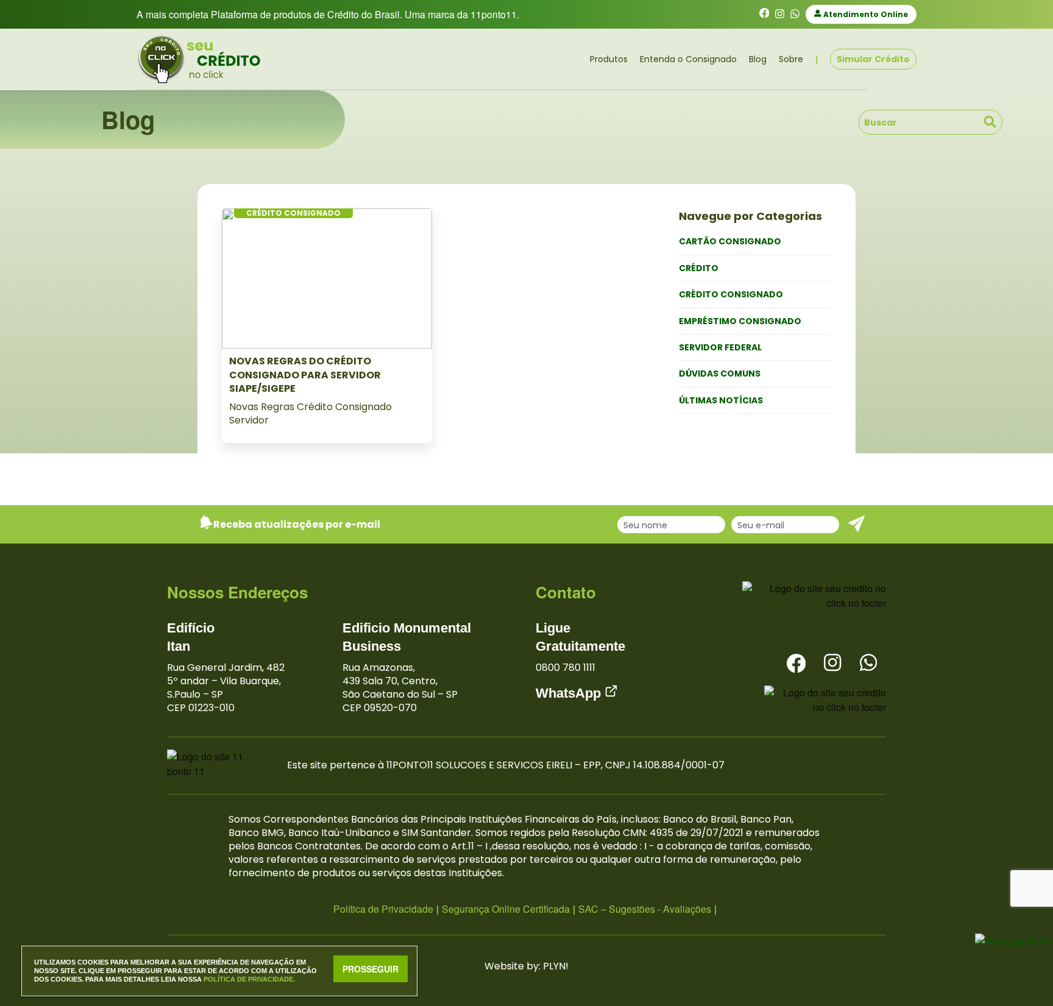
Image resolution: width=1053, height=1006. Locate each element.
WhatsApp (570, 693)
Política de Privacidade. (249, 979)
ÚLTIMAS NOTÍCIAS (721, 400)
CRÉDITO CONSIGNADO (731, 294)
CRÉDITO (698, 268)
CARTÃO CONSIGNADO (730, 241)
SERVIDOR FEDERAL (720, 347)
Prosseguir (370, 969)
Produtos (609, 59)
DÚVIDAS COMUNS (719, 373)
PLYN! (556, 966)
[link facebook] (764, 14)
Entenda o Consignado (688, 59)
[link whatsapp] (795, 14)
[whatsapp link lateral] (1014, 939)
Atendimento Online (864, 14)
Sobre (791, 59)
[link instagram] (779, 14)
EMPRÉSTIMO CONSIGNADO (740, 321)
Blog (758, 59)
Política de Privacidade (383, 909)
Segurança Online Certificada (506, 909)
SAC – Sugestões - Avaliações (644, 909)
